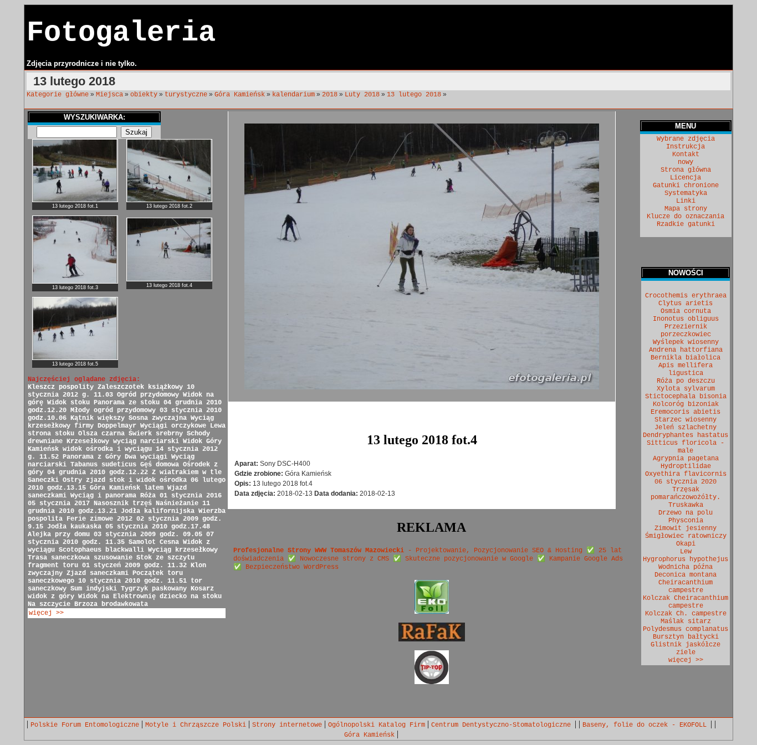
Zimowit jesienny (685, 528)
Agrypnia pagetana (686, 459)
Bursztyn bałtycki (686, 637)
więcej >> (46, 613)
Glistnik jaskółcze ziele (685, 648)
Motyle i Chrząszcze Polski (195, 725)
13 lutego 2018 (414, 95)
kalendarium (293, 95)
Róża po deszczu (686, 381)
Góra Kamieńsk (239, 95)
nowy (685, 162)
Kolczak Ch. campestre (686, 614)
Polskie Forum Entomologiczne (84, 725)
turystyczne (186, 95)
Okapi (685, 544)
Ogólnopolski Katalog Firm (376, 725)
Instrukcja (685, 147)
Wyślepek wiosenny (686, 342)
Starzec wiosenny (685, 420)
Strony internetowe (287, 725)
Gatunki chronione (686, 185)
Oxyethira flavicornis (686, 474)
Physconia (685, 521)
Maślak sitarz (686, 621)
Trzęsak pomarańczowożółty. (685, 493)
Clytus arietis (685, 303)
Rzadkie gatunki (686, 224)
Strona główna (686, 170)
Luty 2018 (362, 95)
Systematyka (685, 193)
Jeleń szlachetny (685, 427)
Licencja (685, 178)
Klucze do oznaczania (685, 216)
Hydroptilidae (686, 466)
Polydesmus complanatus (685, 629)
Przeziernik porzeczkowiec (686, 330)
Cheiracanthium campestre (685, 586)
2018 (329, 95)
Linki (685, 201)
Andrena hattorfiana (686, 350)
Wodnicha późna (685, 567)
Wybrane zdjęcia (686, 139)
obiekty (143, 95)
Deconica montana (685, 575)
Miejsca (109, 95)
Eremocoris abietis (685, 412)
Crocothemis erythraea (686, 296)
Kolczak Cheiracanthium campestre (685, 602)
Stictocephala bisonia (686, 396)
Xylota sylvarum (686, 389)
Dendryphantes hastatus (685, 435)
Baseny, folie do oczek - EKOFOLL (646, 725)
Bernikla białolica (685, 358)
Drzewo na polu (685, 513)
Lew (686, 552)
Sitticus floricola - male (685, 447)
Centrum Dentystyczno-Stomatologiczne (503, 725)
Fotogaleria (121, 33)
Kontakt (685, 154)
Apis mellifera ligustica (685, 369)
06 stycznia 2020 (685, 482)
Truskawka (685, 505)
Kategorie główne (58, 95)
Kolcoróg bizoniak (686, 404)
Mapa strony (685, 209)
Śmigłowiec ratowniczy (686, 536)
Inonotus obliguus (686, 319)
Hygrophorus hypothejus (685, 559)
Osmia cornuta (686, 311)
